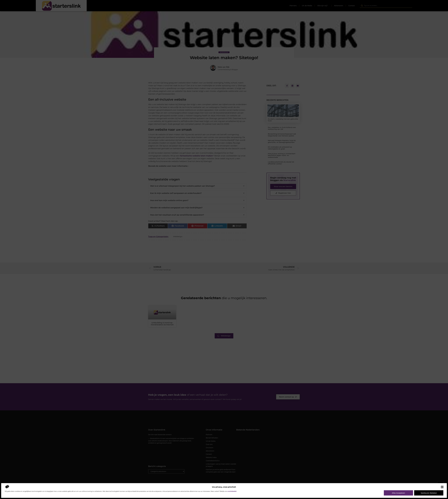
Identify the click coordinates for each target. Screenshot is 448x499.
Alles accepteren (398, 493)
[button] (442, 487)
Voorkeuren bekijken (429, 493)
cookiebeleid (231, 491)
